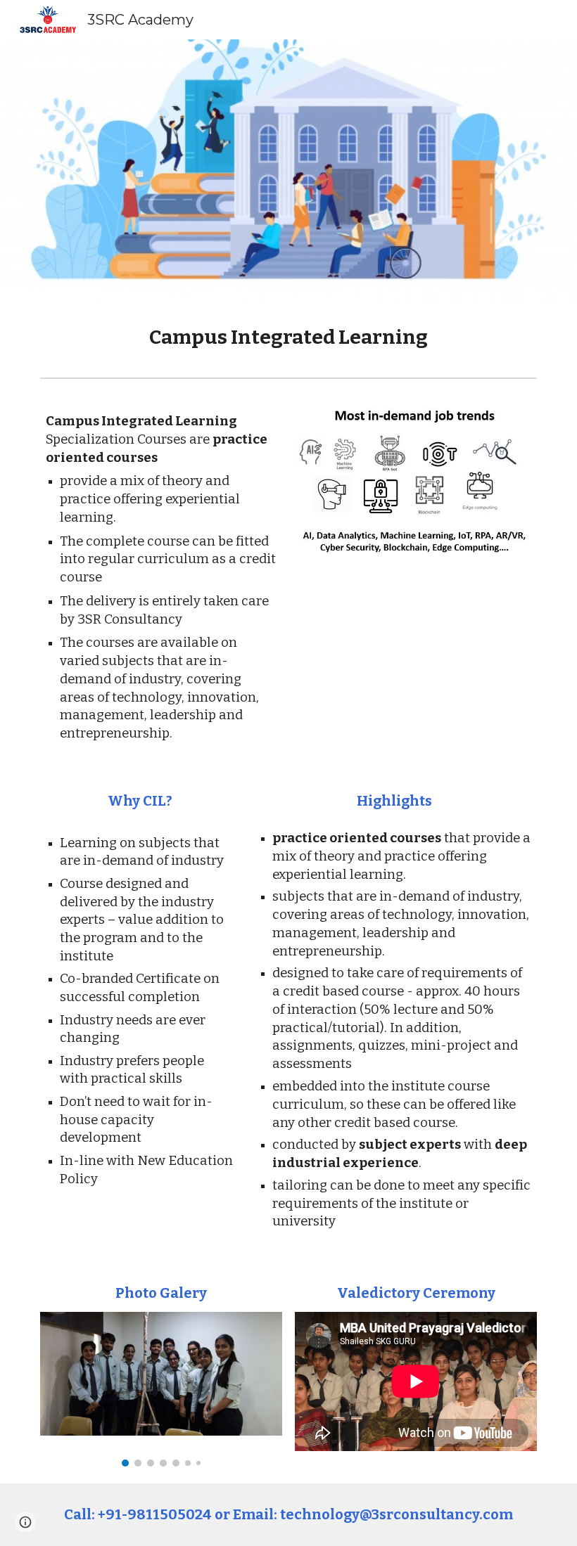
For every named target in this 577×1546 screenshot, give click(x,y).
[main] (288, 337)
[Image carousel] (161, 1389)
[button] (25, 1522)
